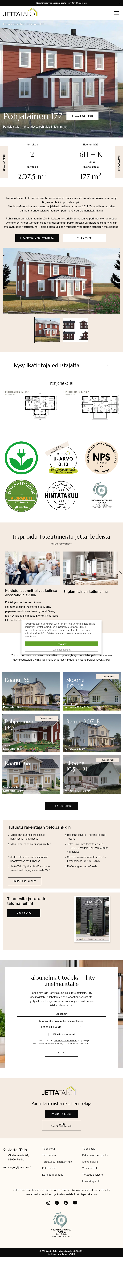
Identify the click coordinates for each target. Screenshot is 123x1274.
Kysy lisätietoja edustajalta (46, 365)
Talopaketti (48, 1148)
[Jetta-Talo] (20, 12)
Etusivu (7, 24)
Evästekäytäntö (91, 1181)
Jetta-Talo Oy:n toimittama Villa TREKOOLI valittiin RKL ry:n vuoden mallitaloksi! (87, 847)
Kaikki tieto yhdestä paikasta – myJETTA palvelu (61, 3)
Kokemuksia (49, 1168)
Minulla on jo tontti (64, 1034)
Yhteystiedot (89, 1168)
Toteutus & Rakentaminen (57, 1161)
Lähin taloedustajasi (61, 1125)
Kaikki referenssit (61, 543)
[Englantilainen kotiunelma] (90, 570)
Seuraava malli (119, 162)
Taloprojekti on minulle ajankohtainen (61, 1021)
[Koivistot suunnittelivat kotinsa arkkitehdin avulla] (32, 570)
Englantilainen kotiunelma (85, 591)
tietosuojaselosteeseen (65, 1040)
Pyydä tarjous (61, 1114)
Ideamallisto (19, 24)
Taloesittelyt (89, 1148)
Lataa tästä (24, 913)
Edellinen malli (4, 162)
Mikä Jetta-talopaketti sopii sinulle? (30, 844)
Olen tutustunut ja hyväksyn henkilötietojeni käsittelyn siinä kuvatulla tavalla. (64, 1042)
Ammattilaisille (90, 1161)
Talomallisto (49, 1155)
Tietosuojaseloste (92, 1174)
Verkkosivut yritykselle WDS (61, 1254)
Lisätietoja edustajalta (37, 238)
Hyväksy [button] (62, 643)
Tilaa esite (84, 238)
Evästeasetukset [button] (61, 649)
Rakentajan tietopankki (95, 1155)
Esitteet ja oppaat (52, 1174)
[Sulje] (120, 3)
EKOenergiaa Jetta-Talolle (82, 866)
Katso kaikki (63, 806)
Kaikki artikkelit (24, 881)
